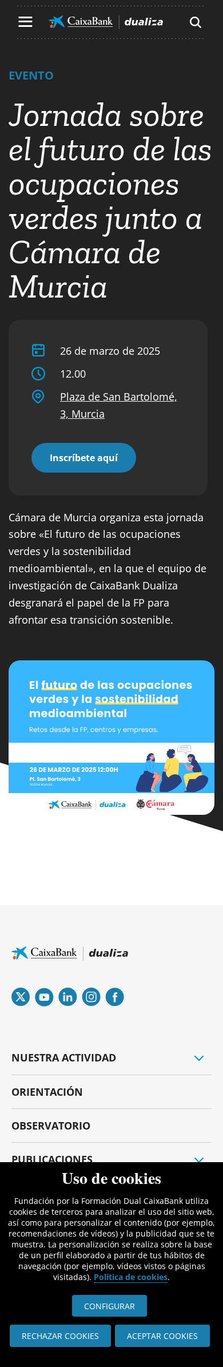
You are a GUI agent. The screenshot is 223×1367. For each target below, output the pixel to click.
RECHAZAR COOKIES (60, 1335)
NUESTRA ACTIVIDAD (63, 1057)
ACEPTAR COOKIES (162, 1335)
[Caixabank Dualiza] (106, 22)
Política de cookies (131, 1276)
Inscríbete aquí (84, 457)
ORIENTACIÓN (47, 1092)
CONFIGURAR (109, 1306)
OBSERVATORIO (50, 1125)
